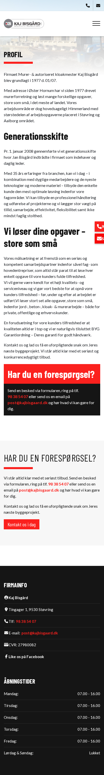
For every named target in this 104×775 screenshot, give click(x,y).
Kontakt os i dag (22, 524)
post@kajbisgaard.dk (28, 402)
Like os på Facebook (26, 657)
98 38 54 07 (18, 396)
